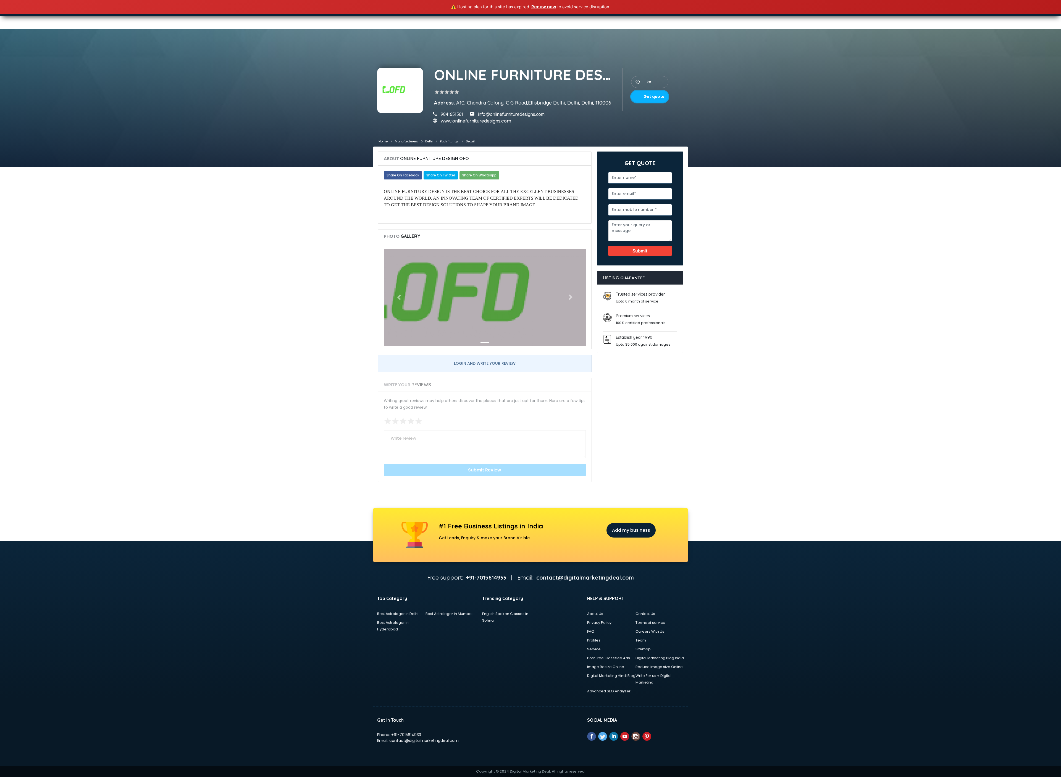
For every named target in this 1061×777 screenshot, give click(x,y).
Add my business (631, 530)
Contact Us (645, 613)
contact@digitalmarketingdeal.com (424, 740)
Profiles (593, 640)
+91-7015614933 (406, 734)
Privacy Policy (599, 622)
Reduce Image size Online (659, 666)
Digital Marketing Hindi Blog (611, 675)
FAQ (590, 631)
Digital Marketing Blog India (659, 658)
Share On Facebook (403, 175)
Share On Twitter (440, 175)
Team (640, 640)
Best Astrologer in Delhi (397, 613)
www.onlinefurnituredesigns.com (476, 121)
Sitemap (643, 649)
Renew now (543, 7)
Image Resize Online (605, 666)
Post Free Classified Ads (608, 658)
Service (594, 649)
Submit (639, 251)
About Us (595, 613)
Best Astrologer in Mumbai (449, 613)
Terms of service (650, 622)
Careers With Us (649, 631)
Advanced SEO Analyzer (609, 691)
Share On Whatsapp (479, 175)
